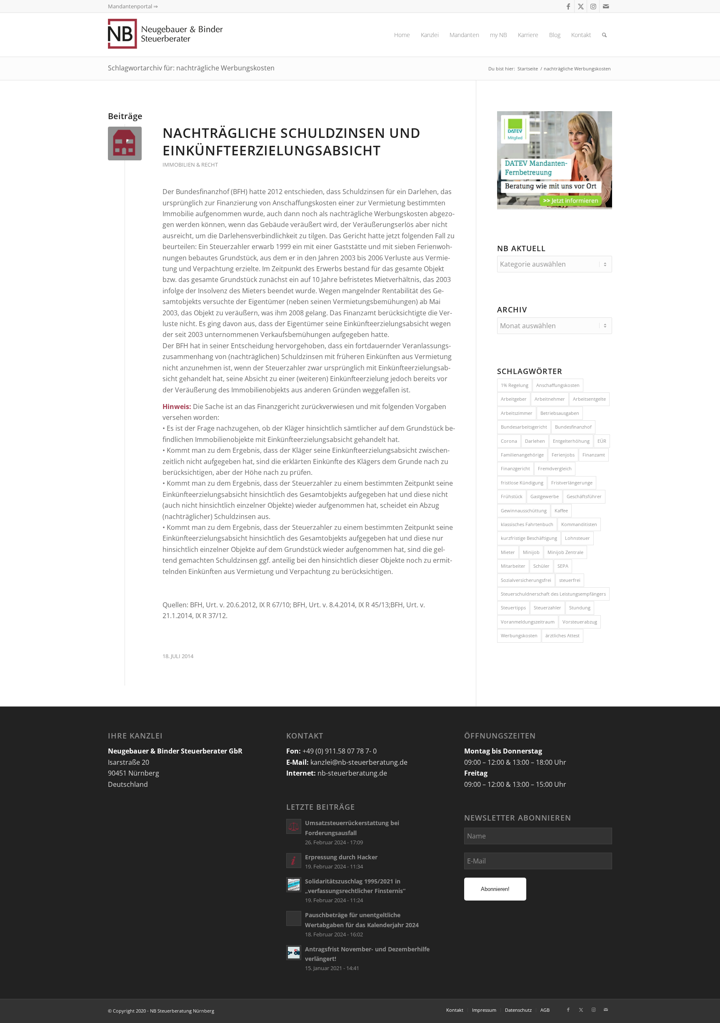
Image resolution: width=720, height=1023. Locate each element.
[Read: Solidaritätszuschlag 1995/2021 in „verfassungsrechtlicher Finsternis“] (293, 884)
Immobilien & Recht (190, 164)
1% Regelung (514, 385)
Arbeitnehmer (550, 399)
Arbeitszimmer (516, 413)
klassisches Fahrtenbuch (527, 524)
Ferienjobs (563, 455)
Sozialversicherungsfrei (526, 580)
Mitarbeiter (513, 566)
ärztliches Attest (562, 635)
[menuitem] (402, 35)
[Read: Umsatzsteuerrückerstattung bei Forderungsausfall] (293, 826)
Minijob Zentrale (565, 552)
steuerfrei (569, 580)
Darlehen (535, 441)
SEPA (563, 566)
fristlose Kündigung (522, 482)
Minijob (531, 552)
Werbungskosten (519, 635)
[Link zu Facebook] (568, 6)
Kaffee (561, 510)
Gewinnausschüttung (524, 510)
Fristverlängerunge (571, 482)
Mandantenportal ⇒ (133, 6)
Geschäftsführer (584, 496)
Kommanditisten (579, 524)
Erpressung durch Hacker (341, 857)
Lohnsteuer (577, 538)
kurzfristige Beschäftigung (529, 538)
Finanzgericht (515, 468)
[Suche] (604, 35)
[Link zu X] (581, 6)
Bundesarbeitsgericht (524, 427)
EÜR (602, 441)
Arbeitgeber (514, 399)
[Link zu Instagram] (593, 6)
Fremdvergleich (555, 468)
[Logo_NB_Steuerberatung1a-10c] (179, 35)
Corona (509, 441)
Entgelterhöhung (571, 441)
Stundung (579, 607)
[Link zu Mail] (606, 6)
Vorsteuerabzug (579, 622)
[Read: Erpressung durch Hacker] (293, 860)
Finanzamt (593, 455)
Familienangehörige (522, 455)
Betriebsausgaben (559, 413)
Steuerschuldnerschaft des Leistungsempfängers (553, 594)
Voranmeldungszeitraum (528, 622)
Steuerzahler (547, 607)
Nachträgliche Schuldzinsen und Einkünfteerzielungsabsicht (291, 141)
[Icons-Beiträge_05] (125, 143)
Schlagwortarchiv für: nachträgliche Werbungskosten (191, 67)
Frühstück (511, 496)
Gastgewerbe (544, 496)
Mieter (508, 552)
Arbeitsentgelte (589, 399)
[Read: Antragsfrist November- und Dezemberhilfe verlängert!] (293, 952)
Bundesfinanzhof (573, 427)
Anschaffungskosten (558, 385)
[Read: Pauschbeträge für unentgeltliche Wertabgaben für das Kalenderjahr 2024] (293, 918)
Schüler (541, 566)
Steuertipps (513, 607)
